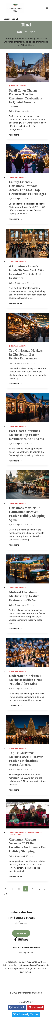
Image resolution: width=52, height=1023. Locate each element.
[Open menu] (48, 8)
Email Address (21, 924)
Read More (15, 135)
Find (20, 835)
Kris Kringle (15, 111)
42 (5, 894)
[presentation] (27, 67)
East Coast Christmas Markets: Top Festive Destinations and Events (26, 435)
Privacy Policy (26, 952)
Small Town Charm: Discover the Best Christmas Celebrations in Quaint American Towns (26, 98)
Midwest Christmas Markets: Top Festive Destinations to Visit (24, 596)
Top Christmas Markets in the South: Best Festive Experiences (26, 354)
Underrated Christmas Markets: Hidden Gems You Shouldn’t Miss (25, 679)
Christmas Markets (17, 86)
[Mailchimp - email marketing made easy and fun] (21, 941)
